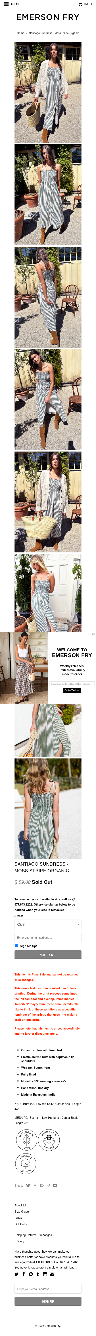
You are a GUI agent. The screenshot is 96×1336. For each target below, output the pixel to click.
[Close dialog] (94, 634)
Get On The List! (72, 690)
